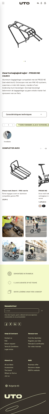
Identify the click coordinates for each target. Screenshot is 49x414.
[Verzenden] (41, 310)
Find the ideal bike (34, 338)
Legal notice (9, 349)
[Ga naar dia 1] (23, 61)
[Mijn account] (42, 3)
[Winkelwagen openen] (45, 3)
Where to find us (11, 373)
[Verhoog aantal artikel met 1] (13, 125)
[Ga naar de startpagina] (24, 3)
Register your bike (34, 341)
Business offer (33, 365)
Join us (7, 376)
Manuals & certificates (36, 344)
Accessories (9, 367)
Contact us (8, 338)
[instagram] (10, 324)
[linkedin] (15, 324)
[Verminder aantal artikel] (4, 125)
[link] (40, 206)
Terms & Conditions (11, 346)
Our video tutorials (34, 346)
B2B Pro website (34, 370)
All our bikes (9, 365)
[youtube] (19, 324)
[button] (3, 3)
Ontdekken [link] (20, 184)
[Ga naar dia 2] (25, 61)
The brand (8, 370)
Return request (10, 344)
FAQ (6, 341)
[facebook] (6, 324)
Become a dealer (34, 367)
